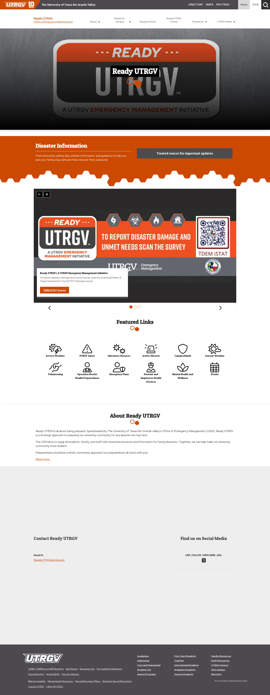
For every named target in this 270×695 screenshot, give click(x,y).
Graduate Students (184, 669)
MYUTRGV (222, 4)
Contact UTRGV (36, 686)
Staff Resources (220, 660)
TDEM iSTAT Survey (56, 290)
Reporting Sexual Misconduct (117, 681)
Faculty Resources (221, 656)
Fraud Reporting (36, 674)
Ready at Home (148, 21)
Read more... (43, 459)
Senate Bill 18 (52, 674)
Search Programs (146, 674)
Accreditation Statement (109, 668)
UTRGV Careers (219, 665)
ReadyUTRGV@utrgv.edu (49, 560)
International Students (186, 665)
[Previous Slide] (50, 308)
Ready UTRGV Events (174, 20)
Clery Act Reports (70, 674)
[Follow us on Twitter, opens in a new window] (204, 560)
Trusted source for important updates (185, 153)
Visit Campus (218, 669)
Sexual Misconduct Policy (87, 681)
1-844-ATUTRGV (54, 686)
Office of (53, 21)
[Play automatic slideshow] (39, 194)
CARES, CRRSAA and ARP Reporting (46, 668)
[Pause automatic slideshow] (47, 194)
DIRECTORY (195, 4)
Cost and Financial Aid (148, 665)
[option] (130, 306)
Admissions (143, 660)
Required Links (87, 668)
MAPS (209, 4)
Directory (216, 674)
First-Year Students (185, 656)
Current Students (183, 674)
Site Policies (72, 668)
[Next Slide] (220, 308)
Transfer (179, 660)
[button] (265, 4)
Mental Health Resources (60, 681)
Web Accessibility (37, 681)
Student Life (144, 669)
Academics (143, 656)
